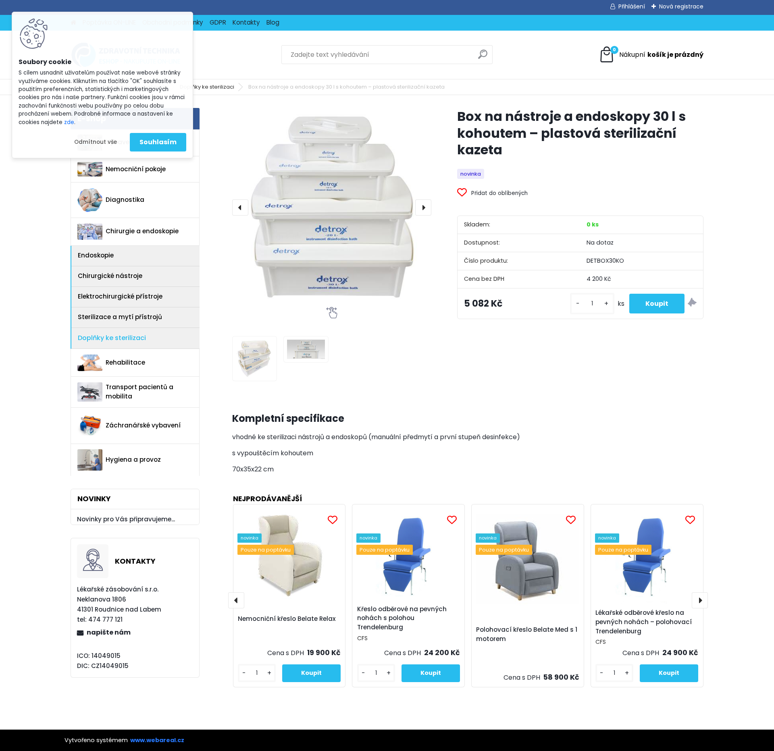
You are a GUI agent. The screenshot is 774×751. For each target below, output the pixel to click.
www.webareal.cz (157, 740)
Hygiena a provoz (133, 459)
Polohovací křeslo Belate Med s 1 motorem (526, 634)
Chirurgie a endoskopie (142, 231)
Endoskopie (96, 255)
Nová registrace (681, 6)
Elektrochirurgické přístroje (120, 296)
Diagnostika (125, 199)
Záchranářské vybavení (143, 425)
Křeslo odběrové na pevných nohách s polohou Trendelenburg (402, 618)
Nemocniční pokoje (136, 169)
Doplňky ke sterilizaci (207, 87)
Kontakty (246, 22)
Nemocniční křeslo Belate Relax (287, 618)
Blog (272, 22)
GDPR (218, 22)
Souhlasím (158, 142)
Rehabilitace (125, 362)
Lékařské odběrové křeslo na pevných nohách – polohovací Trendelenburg (643, 621)
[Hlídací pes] (692, 303)
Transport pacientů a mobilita (139, 391)
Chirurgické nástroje (110, 276)
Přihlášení (631, 6)
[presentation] (240, 207)
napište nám (109, 632)
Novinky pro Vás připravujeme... (126, 519)
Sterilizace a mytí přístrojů (120, 317)
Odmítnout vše (95, 142)
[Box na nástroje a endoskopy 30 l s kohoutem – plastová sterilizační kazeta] (331, 207)
